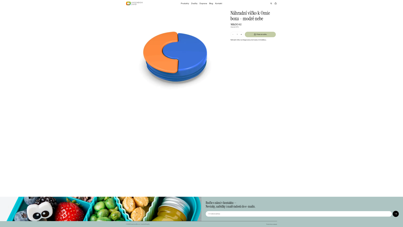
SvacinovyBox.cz (135, 224)
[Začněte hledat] (271, 3)
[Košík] (275, 3)
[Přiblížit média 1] (175, 56)
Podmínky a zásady (271, 224)
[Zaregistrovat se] (396, 214)
